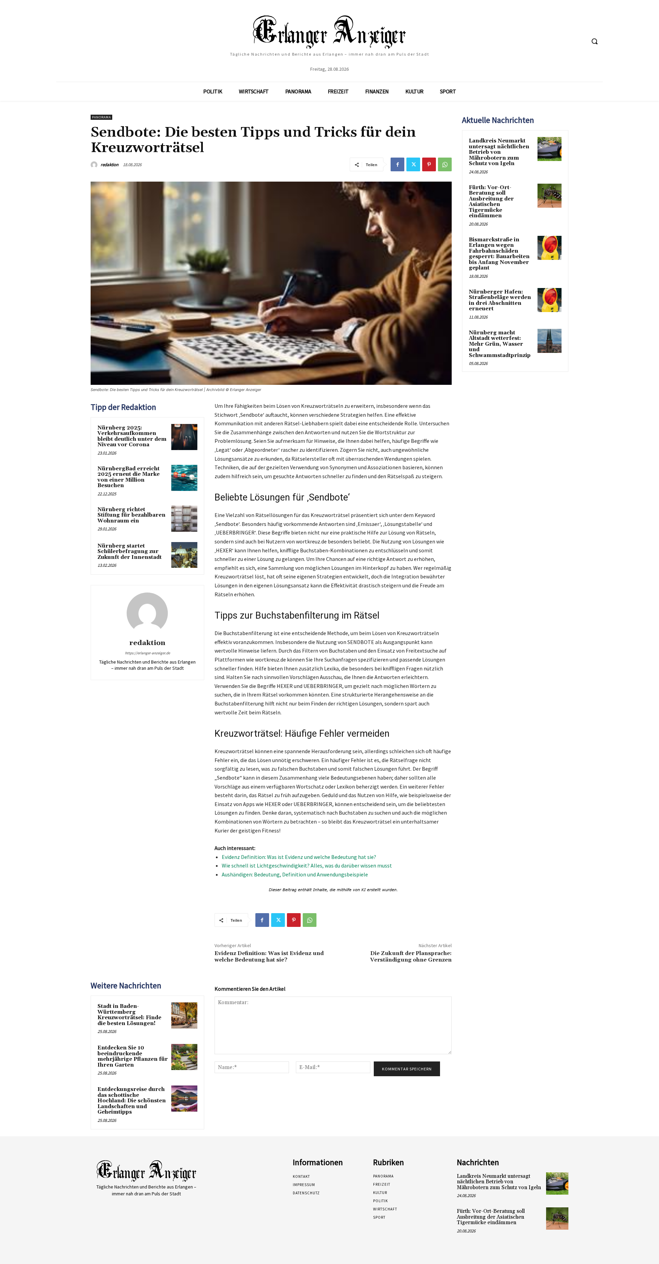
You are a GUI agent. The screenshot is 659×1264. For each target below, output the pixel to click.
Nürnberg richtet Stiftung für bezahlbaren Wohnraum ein (131, 515)
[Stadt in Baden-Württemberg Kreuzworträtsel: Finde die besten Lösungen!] (184, 1015)
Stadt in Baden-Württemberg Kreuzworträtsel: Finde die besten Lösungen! (129, 1015)
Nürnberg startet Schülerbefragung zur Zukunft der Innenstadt (129, 552)
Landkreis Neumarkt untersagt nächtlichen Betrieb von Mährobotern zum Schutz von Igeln (499, 152)
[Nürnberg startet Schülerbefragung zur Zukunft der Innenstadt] (184, 555)
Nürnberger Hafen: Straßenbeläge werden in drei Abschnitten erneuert (500, 300)
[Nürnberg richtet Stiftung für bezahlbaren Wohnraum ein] (184, 519)
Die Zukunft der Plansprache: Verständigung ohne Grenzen (411, 956)
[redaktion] (95, 164)
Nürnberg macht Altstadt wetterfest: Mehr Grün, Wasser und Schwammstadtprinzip (500, 344)
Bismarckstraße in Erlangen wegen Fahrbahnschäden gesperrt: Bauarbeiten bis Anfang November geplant (499, 254)
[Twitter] (413, 164)
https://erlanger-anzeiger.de (147, 653)
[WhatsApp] (445, 164)
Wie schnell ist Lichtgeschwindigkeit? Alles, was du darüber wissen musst (307, 865)
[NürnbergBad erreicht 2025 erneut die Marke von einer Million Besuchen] (184, 478)
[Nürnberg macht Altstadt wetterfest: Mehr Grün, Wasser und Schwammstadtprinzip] (549, 341)
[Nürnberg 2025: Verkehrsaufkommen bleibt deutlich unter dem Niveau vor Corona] (184, 437)
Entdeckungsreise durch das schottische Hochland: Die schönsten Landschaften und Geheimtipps (131, 1100)
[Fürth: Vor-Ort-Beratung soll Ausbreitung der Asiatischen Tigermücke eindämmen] (549, 196)
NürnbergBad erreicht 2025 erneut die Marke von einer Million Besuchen (128, 477)
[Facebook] (397, 164)
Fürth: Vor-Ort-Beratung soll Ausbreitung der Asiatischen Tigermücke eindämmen (491, 201)
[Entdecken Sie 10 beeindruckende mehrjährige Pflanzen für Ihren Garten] (184, 1057)
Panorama (101, 117)
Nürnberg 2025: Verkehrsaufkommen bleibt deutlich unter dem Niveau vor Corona (131, 436)
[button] (594, 41)
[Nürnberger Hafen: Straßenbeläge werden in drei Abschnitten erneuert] (549, 300)
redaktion (109, 165)
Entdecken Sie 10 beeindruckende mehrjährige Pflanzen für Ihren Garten (132, 1056)
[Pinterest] (429, 164)
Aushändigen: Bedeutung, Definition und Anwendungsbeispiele (295, 874)
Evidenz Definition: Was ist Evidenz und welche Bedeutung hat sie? (299, 856)
